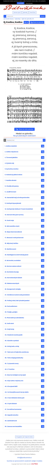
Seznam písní (17, 12)
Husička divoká (10, 180)
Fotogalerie (19, 437)
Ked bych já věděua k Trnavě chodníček (19, 209)
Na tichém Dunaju (12, 272)
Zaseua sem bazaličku (13, 426)
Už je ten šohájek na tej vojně (15, 375)
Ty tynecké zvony (12, 363)
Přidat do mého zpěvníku (26, 129)
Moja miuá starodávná (13, 232)
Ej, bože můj (9, 163)
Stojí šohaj (9, 329)
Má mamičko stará (12, 226)
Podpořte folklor (28, 437)
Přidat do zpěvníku (37, 22)
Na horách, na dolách (13, 260)
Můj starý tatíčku (11, 243)
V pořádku (21, 3)
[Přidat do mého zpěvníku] (42, 146)
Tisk (27, 22)
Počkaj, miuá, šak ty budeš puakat (17, 300)
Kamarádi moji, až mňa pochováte (17, 197)
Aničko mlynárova (11, 152)
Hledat (43, 16)
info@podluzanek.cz (24, 458)
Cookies (39, 461)
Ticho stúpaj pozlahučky (14, 358)
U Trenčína (9, 369)
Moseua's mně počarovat (14, 237)
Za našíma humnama (13, 409)
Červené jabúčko (11, 157)
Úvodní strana (9, 19)
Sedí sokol (9, 323)
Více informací (29, 3)
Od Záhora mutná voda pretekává (17, 295)
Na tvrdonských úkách (13, 278)
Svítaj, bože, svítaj (12, 346)
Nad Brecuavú (10, 249)
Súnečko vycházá (12, 340)
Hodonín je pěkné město (13, 175)
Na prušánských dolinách (24, 135)
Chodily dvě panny (12, 186)
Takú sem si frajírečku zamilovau (17, 352)
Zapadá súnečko (11, 415)
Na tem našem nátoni (13, 266)
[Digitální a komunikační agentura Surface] (34, 464)
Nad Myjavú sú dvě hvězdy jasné (16, 255)
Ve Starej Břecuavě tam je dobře (17, 392)
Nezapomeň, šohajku (13, 289)
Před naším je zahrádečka (14, 318)
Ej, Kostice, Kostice (11, 169)
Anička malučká (11, 146)
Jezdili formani (10, 192)
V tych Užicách (11, 403)
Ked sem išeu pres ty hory (14, 215)
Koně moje (9, 220)
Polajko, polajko (11, 312)
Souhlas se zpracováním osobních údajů (21, 461)
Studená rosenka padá (13, 335)
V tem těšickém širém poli (14, 398)
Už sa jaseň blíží (11, 386)
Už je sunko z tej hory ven (14, 381)
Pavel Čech (32, 12)
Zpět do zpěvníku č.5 (28, 19)
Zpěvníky (25, 12)
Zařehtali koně (11, 421)
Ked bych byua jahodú (13, 203)
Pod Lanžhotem (11, 306)
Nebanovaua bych (12, 283)
